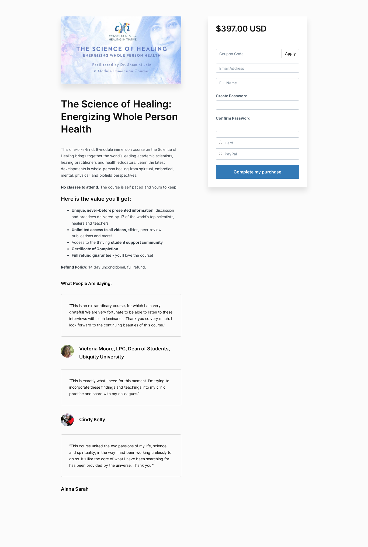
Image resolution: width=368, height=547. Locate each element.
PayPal (230, 154)
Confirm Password (233, 118)
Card (228, 143)
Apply (290, 53)
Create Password (232, 95)
